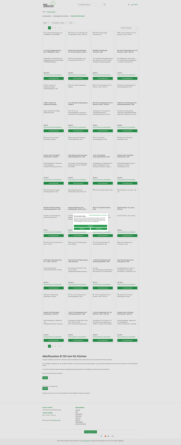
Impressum (104, 215)
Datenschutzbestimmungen (95, 215)
